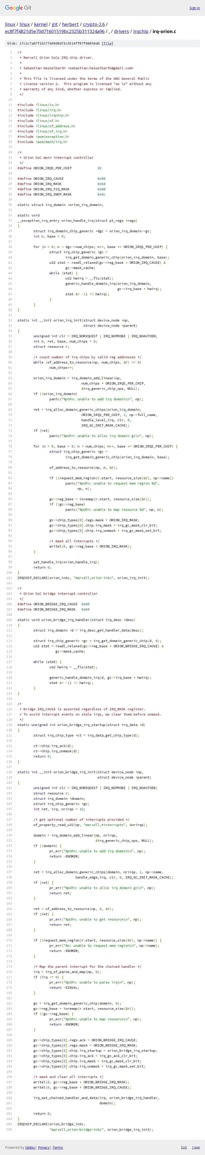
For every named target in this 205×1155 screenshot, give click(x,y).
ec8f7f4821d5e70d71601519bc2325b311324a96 (54, 31)
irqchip (140, 31)
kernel (41, 24)
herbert (70, 24)
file (108, 43)
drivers (121, 31)
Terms (57, 1147)
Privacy (44, 1147)
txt (184, 1147)
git (55, 24)
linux (10, 24)
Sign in (195, 8)
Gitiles (30, 1147)
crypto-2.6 (94, 24)
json (196, 1147)
